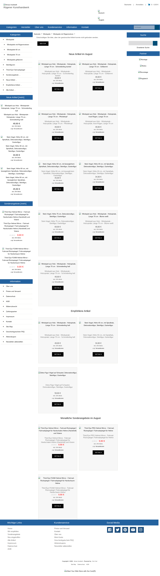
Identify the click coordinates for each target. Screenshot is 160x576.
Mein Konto (58, 537)
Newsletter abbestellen (14, 342)
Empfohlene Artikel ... (14, 85)
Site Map (9, 327)
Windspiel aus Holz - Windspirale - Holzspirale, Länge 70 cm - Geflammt (98, 72)
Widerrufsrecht (11, 306)
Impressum (10, 316)
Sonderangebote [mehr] (15, 203)
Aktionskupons (60, 543)
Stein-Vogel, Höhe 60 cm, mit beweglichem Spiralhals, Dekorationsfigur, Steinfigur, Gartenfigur (16, 181)
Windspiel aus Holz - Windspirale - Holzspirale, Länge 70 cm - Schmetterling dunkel (57, 73)
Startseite (127, 5)
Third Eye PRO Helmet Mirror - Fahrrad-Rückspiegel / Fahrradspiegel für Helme (98, 436)
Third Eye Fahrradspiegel (17, 70)
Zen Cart (94, 561)
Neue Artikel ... (11, 80)
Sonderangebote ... (13, 75)
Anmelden (139, 5)
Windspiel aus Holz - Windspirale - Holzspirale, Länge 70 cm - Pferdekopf (57, 122)
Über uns (39, 27)
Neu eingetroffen (14, 537)
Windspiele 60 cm (15, 50)
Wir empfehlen (13, 531)
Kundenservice (55, 27)
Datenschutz (10, 296)
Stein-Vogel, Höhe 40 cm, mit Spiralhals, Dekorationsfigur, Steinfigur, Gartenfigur (16, 148)
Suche (143, 35)
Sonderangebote (14, 534)
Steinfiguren (17, 65)
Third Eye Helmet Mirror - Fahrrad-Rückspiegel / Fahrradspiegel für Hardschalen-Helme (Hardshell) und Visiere (16, 227)
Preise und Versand (13, 291)
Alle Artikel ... (11, 90)
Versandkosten (18, 128)
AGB (7, 301)
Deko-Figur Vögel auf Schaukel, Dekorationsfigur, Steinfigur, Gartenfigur (58, 386)
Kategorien (11, 27)
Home (10, 528)
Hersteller (25, 27)
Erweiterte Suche (143, 47)
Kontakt (85, 27)
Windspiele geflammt (18, 60)
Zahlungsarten (11, 311)
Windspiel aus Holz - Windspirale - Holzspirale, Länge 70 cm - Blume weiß (98, 222)
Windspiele (46, 34)
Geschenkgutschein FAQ (15, 332)
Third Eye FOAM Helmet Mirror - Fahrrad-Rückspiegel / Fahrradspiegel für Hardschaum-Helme (16, 260)
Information (71, 27)
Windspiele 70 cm (18, 55)
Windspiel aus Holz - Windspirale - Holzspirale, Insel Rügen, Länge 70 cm (98, 122)
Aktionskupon (11, 337)
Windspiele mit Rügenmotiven (63, 34)
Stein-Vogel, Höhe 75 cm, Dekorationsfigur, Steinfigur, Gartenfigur (57, 222)
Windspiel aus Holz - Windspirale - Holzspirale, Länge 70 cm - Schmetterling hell (16, 117)
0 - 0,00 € (154, 5)
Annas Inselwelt (78, 561)
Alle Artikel (12, 540)
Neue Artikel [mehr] (15, 97)
